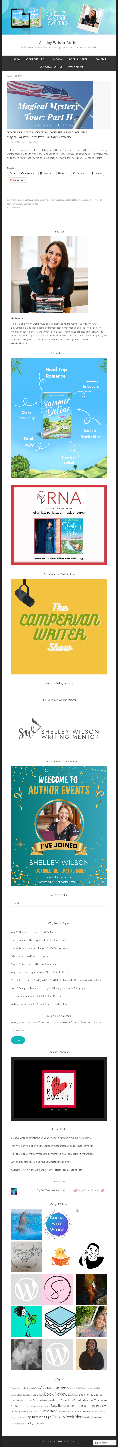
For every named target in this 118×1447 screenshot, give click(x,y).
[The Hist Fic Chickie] (60, 1257)
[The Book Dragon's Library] (57, 1355)
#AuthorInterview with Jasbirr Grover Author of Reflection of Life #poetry (47, 1169)
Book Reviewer (73, 1395)
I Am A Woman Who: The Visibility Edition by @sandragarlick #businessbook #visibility (52, 1145)
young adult (39, 1423)
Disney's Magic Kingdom (51, 200)
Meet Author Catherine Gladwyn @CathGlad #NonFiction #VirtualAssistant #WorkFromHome (56, 980)
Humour (27, 1406)
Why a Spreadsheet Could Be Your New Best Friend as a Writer (41, 1161)
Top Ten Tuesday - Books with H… (54, 1190)
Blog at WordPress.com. (59, 1441)
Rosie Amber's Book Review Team (73, 1411)
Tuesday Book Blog (67, 1416)
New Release (60, 1405)
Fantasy (37, 1400)
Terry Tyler (15, 1417)
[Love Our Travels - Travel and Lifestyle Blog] (91, 1322)
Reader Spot (16, 1411)
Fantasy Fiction (47, 1400)
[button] (52, 1109)
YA (29, 1423)
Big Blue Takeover (81, 1388)
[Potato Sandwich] (60, 1322)
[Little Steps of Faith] (91, 1355)
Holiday (75, 200)
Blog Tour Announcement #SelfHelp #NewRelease (36, 996)
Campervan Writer (51, 66)
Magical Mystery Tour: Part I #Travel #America (33, 963)
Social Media (57, 132)
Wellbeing (81, 132)
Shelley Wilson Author (59, 43)
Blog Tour (22, 1395)
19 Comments (13, 208)
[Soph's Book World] (57, 1290)
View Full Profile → (20, 343)
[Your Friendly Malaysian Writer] (91, 1256)
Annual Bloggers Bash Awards (23, 1388)
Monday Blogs (35, 1406)
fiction (56, 1400)
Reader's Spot (98, 1406)
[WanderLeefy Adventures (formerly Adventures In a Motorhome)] (26, 1322)
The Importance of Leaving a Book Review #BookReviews (39, 939)
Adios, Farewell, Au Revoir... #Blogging (29, 955)
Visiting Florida (31, 204)
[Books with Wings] (57, 1225)
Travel (70, 132)
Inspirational (40, 132)
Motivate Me (76, 66)
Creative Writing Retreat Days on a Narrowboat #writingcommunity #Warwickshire (51, 1137)
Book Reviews (87, 1394)
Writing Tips (22, 1424)
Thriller (23, 1417)
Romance (35, 1411)
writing (14, 1423)
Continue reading (93, 157)
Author (37, 1388)
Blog (17, 59)
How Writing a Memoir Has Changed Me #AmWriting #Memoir (40, 947)
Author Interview (54, 1387)
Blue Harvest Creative (35, 1395)
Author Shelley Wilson (59, 683)
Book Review (55, 1394)
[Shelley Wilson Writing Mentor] (91, 1224)
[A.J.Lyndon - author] (91, 1290)
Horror (21, 1406)
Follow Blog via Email (59, 1016)
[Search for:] (59, 903)
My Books (58, 59)
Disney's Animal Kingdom (26, 200)
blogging (14, 1395)
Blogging (12, 132)
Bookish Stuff (78, 59)
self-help (91, 1411)
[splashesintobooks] (26, 1225)
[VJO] (26, 1257)
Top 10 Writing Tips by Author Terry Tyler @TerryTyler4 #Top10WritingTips (48, 988)
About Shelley (35, 59)
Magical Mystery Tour (91, 200)
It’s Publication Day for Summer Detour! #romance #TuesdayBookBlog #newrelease (53, 1153)
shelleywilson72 (28, 142)
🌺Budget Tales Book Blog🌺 (89, 1190)
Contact (101, 59)
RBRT (87, 1406)
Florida (67, 200)
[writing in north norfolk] (26, 1355)
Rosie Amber (49, 1411)
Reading (26, 1411)
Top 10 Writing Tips (38, 1417)
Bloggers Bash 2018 (94, 1388)
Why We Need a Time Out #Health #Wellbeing (34, 932)
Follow (18, 1040)
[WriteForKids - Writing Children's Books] (26, 1290)
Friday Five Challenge (93, 1400)
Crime (30, 1401)
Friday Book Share (70, 1400)
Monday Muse (46, 1406)
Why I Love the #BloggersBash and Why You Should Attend (40, 972)
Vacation (18, 204)
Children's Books (19, 1400)
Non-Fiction (76, 1406)
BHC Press (71, 1388)
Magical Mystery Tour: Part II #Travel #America (39, 137)
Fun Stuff (25, 132)
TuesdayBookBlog (92, 1417)
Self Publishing (100, 1411)
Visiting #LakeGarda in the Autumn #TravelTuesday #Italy (39, 1003)
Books (99, 1394)
